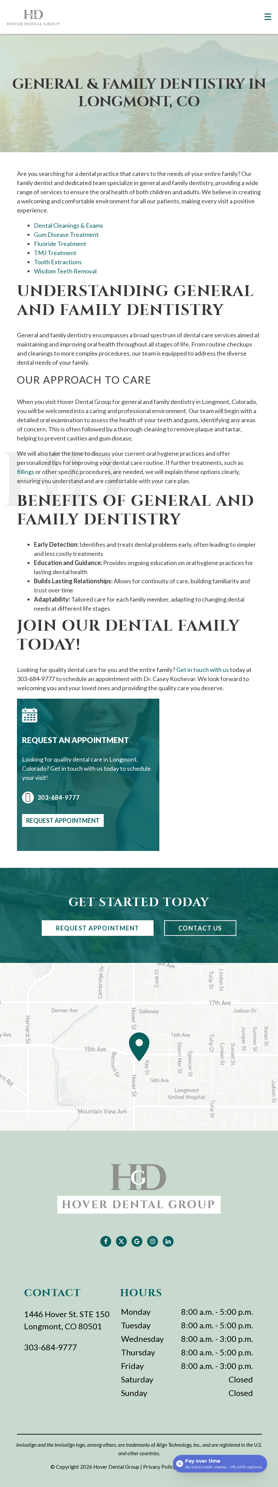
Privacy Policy (159, 1467)
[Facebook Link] (105, 1241)
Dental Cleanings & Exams (68, 225)
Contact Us (200, 928)
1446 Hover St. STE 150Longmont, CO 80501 (67, 1320)
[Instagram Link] (152, 1241)
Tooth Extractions (58, 262)
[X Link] (121, 1241)
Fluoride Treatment (60, 243)
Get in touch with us (202, 669)
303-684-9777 (58, 797)
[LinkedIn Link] (168, 1241)
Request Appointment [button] (63, 820)
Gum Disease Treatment (66, 234)
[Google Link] (137, 1241)
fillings (25, 471)
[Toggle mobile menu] (268, 17)
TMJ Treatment (55, 252)
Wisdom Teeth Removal (65, 271)
